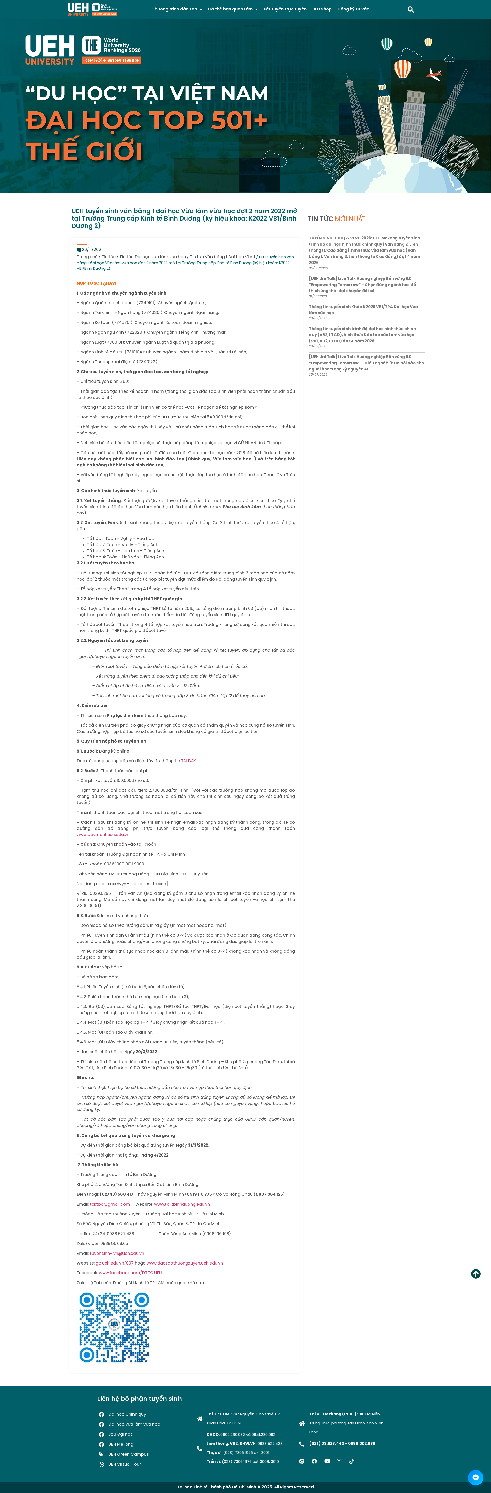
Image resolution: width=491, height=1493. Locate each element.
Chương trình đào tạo (174, 9)
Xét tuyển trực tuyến (285, 9)
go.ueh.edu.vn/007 (115, 1263)
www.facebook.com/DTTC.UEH (130, 1273)
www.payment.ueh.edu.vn (103, 835)
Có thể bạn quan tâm (230, 9)
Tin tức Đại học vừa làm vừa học (152, 257)
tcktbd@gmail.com (110, 1204)
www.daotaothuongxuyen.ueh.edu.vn (185, 1263)
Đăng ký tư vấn (353, 9)
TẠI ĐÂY (108, 283)
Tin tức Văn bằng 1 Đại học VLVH (222, 257)
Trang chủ (87, 257)
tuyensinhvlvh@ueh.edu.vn (117, 1253)
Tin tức (109, 257)
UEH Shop (322, 9)
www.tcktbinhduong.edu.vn (182, 1204)
